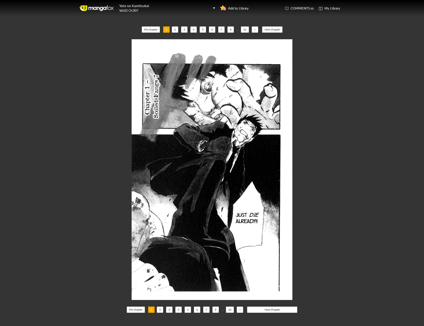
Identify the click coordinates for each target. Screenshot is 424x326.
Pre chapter (150, 29)
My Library (332, 8)
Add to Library (238, 8)
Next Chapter (272, 29)
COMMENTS (302, 8)
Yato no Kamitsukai (134, 6)
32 (244, 29)
